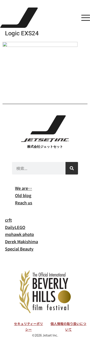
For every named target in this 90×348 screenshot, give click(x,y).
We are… (23, 188)
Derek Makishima (21, 241)
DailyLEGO (15, 227)
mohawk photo (19, 234)
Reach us (23, 203)
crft (8, 220)
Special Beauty (19, 249)
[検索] (72, 168)
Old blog (23, 195)
